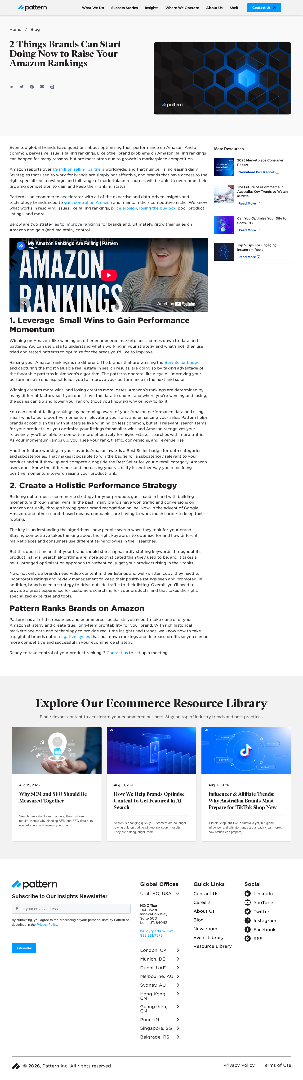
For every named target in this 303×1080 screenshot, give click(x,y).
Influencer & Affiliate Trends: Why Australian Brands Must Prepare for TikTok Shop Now (242, 801)
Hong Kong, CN (153, 996)
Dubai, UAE (153, 967)
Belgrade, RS (154, 1036)
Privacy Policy (47, 924)
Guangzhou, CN (153, 1008)
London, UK (153, 950)
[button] (12, 86)
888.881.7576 (151, 935)
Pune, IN (149, 1019)
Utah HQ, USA (156, 893)
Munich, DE (152, 959)
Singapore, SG (156, 1028)
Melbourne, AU (156, 976)
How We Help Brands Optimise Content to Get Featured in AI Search (149, 801)
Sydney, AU (153, 985)
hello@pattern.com (157, 931)
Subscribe (24, 948)
